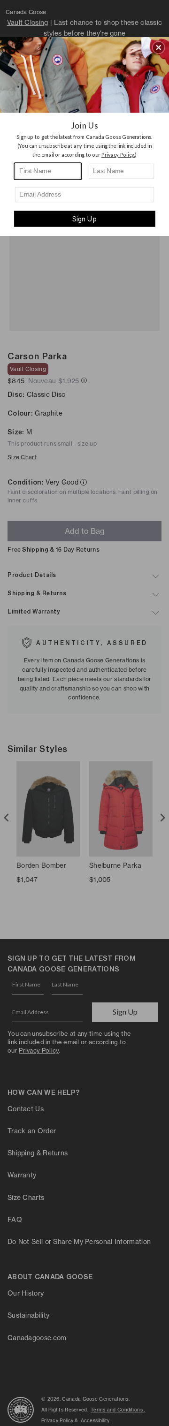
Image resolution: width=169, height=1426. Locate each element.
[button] (158, 47)
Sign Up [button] (84, 219)
